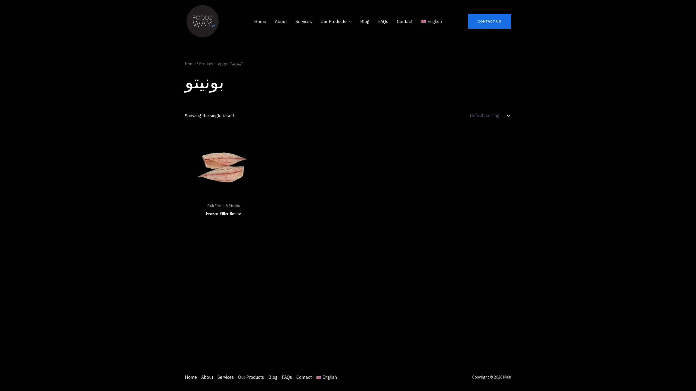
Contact (304, 377)
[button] (489, 21)
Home (190, 63)
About (207, 377)
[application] (349, 21)
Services (225, 377)
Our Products (251, 377)
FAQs (287, 377)
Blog (273, 377)
